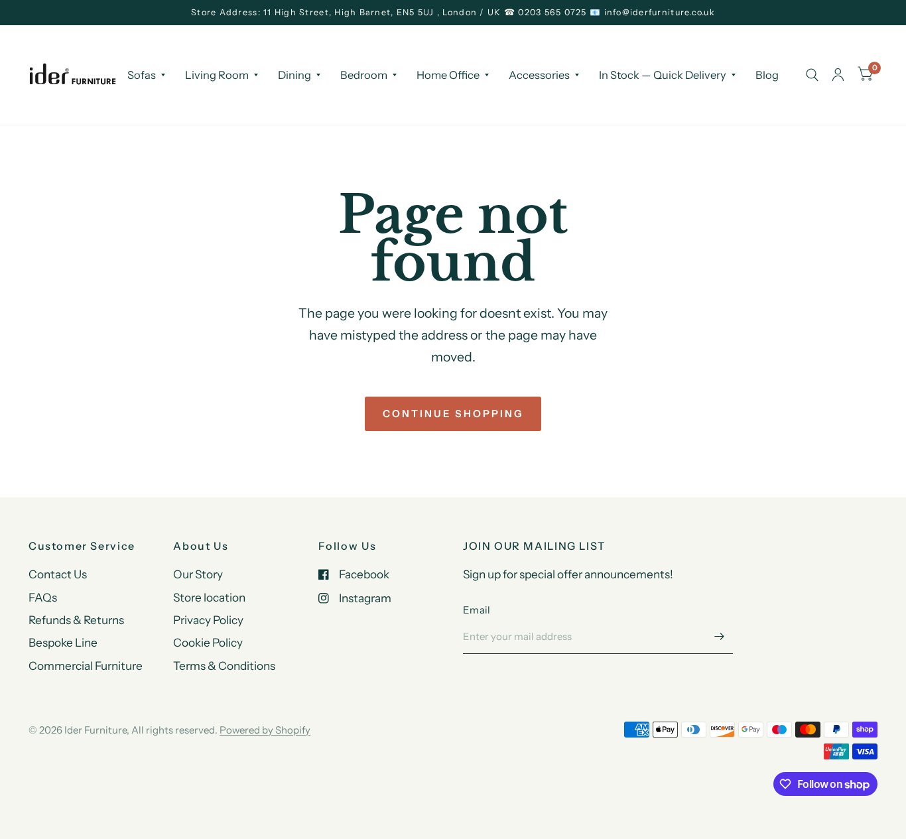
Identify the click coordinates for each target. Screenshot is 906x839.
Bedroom (363, 74)
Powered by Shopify (265, 730)
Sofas (141, 74)
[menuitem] (146, 74)
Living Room (217, 74)
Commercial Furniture (86, 666)
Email (477, 610)
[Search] (812, 75)
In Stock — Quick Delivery (662, 74)
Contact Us (58, 574)
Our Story (198, 574)
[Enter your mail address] (719, 636)
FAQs (43, 597)
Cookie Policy (208, 642)
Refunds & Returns (76, 620)
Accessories (539, 74)
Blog (767, 74)
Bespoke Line (63, 642)
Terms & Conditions (224, 666)
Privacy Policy (208, 620)
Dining (294, 74)
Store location (209, 597)
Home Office (448, 74)
